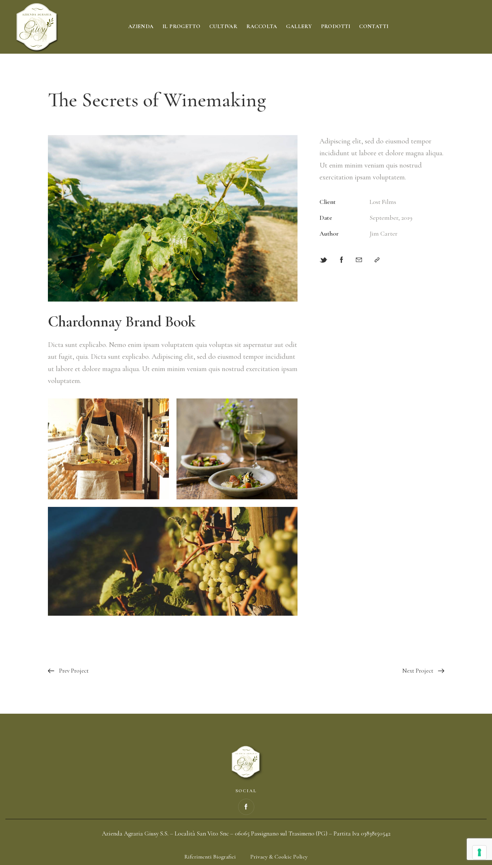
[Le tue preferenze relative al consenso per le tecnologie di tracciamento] (479, 852)
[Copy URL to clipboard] (377, 260)
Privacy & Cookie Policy (279, 856)
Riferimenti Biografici (210, 856)
